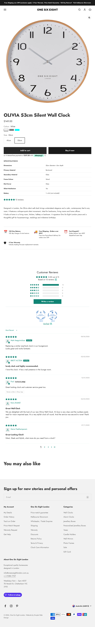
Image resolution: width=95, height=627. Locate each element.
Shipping (34, 525)
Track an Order (9, 521)
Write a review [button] (47, 301)
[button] (9, 199)
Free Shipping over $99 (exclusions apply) (18, 3)
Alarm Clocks (68, 517)
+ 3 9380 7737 (10, 576)
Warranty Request (10, 530)
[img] (11, 337)
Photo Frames (68, 543)
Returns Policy (36, 538)
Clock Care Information (40, 547)
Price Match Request (12, 525)
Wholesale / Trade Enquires (41, 521)
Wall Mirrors (68, 538)
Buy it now (69, 150)
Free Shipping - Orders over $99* (48, 232)
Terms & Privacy (37, 543)
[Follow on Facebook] (5, 606)
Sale (65, 547)
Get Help (7, 534)
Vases (65, 530)
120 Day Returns (15, 231)
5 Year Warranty (38, 3)
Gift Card (67, 551)
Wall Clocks (68, 512)
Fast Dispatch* (74, 231)
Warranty (34, 530)
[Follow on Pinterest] (17, 606)
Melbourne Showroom (39, 517)
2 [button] (44, 447)
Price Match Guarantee (51, 3)
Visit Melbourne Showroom (82, 3)
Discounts (34, 534)
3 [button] (48, 447)
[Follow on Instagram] (11, 606)
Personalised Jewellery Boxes (74, 525)
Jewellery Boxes (69, 521)
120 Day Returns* (66, 3)
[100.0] (40, 315)
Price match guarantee (39, 512)
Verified (46, 324)
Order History (9, 517)
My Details (8, 512)
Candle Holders (69, 534)
